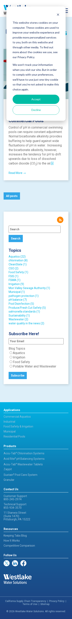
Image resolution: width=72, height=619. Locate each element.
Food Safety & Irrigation (18, 426)
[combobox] (35, 229)
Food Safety (18, 272)
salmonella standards (24, 311)
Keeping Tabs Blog (15, 535)
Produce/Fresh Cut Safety (27, 307)
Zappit (8, 469)
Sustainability (19, 315)
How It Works (12, 540)
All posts (12, 196)
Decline (36, 110)
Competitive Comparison (19, 545)
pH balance (18, 299)
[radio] (36, 353)
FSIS (13, 276)
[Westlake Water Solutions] (18, 579)
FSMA (14, 280)
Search (15, 238)
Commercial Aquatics (17, 416)
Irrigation (16, 284)
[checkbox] (36, 360)
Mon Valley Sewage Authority (29, 288)
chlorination (18, 260)
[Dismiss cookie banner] (58, 15)
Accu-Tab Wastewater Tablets (23, 464)
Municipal (17, 291)
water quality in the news (26, 323)
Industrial (9, 421)
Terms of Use (30, 604)
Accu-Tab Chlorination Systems (24, 453)
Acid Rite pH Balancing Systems (24, 458)
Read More (17, 173)
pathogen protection (24, 295)
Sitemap (44, 604)
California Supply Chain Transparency (25, 601)
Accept (36, 99)
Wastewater (18, 319)
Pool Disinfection (21, 303)
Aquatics (17, 256)
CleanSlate (18, 264)
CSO (13, 268)
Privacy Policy (56, 601)
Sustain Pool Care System (20, 474)
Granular (9, 479)
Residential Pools (14, 436)
